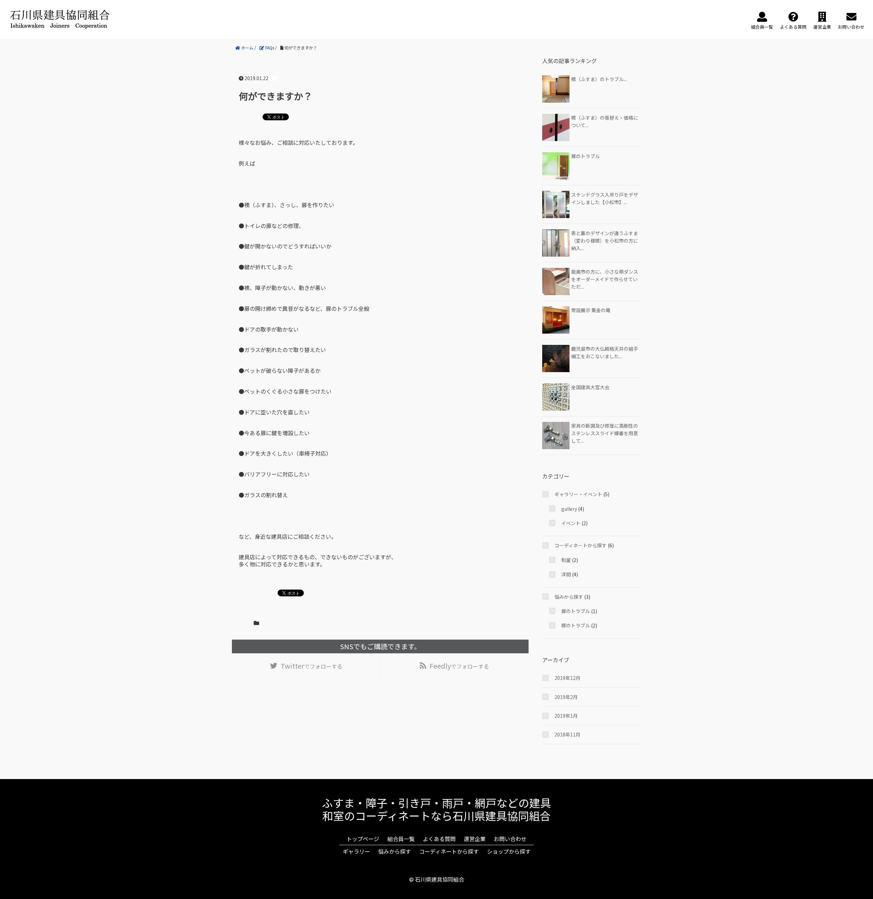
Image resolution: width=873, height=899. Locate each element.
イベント (570, 523)
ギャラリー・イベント (578, 494)
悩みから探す (568, 596)
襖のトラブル (575, 625)
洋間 (566, 574)
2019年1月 (566, 715)
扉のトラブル (585, 156)
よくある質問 (439, 839)
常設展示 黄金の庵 (590, 310)
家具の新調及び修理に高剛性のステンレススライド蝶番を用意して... (604, 433)
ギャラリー (356, 851)
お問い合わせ (510, 839)
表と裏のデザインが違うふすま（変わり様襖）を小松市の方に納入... (604, 241)
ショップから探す (509, 851)
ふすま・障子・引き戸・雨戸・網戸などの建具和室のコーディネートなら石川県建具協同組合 (436, 809)
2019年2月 (566, 697)
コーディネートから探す (580, 545)
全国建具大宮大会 (590, 387)
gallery (569, 508)
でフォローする (311, 666)
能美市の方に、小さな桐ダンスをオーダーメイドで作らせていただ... (604, 279)
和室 (566, 560)
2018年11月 (567, 734)
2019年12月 (567, 677)
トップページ (362, 839)
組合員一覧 (401, 839)
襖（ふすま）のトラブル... (599, 79)
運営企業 (475, 839)
